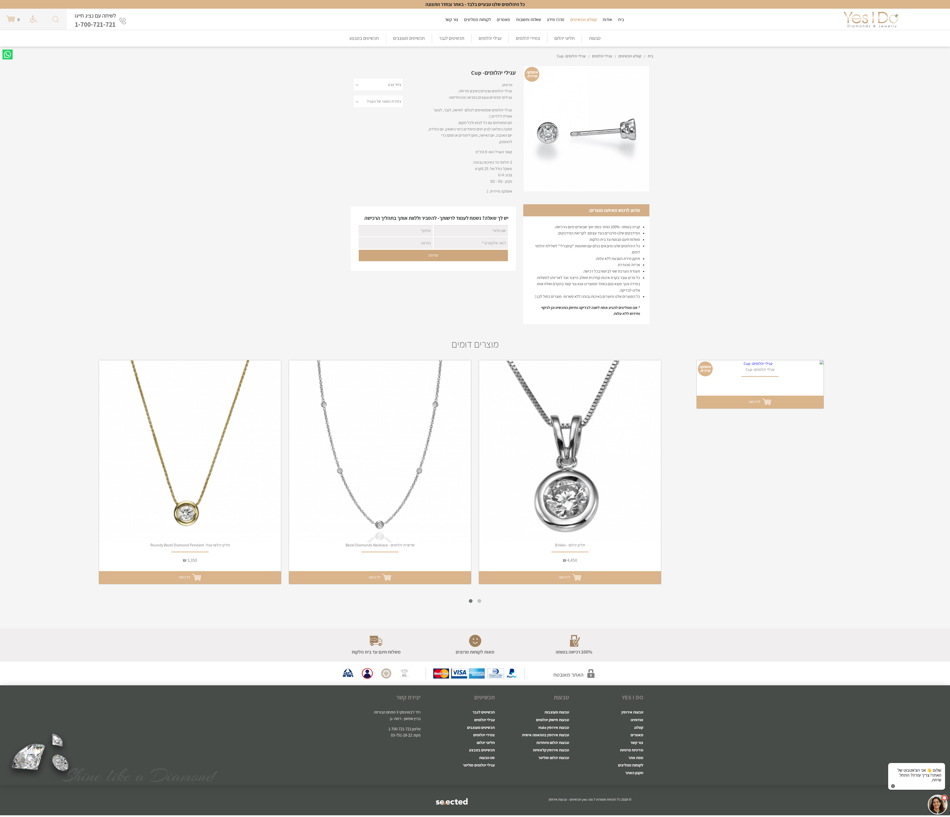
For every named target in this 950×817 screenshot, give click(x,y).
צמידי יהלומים (528, 38)
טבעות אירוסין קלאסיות (551, 750)
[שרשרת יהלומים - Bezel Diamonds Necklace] (380, 451)
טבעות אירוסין (632, 712)
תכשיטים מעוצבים (409, 38)
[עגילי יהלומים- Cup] (760, 363)
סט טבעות (487, 757)
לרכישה (185, 577)
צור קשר (451, 19)
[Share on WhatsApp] (7, 54)
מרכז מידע (555, 19)
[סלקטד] (452, 801)
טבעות (595, 38)
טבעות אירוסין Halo (553, 727)
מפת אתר (635, 757)
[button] (938, 805)
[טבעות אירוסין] (871, 19)
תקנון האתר (634, 772)
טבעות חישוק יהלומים (552, 719)
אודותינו (637, 719)
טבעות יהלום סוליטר (553, 757)
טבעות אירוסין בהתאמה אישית (545, 735)
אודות (607, 19)
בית (621, 19)
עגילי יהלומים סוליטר (479, 765)
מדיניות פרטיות (631, 750)
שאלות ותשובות (528, 19)
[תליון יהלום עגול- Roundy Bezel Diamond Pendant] (190, 451)
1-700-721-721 (95, 24)
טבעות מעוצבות (557, 712)
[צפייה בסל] (11, 19)
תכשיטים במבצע (364, 38)
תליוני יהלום (564, 38)
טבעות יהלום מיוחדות (552, 742)
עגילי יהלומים (490, 38)
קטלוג (638, 727)
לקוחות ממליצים (477, 19)
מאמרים (503, 19)
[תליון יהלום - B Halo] (570, 451)
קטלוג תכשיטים (583, 19)
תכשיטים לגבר (451, 38)
